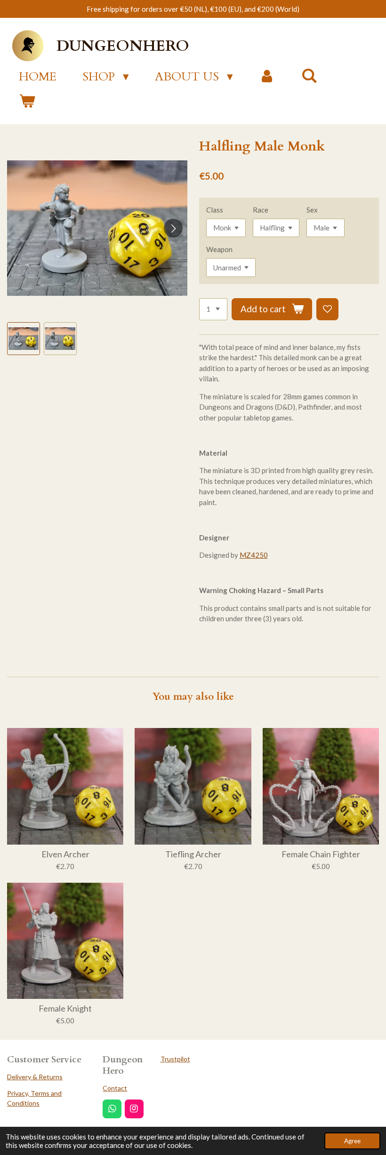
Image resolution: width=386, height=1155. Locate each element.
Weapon (219, 249)
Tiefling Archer (193, 854)
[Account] (267, 77)
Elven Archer (65, 854)
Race (260, 210)
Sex (312, 210)
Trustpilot (175, 1059)
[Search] (309, 76)
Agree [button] (352, 1141)
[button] (23, 338)
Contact (115, 1088)
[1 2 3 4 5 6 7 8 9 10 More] (213, 309)
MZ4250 (254, 555)
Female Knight (65, 1008)
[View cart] (27, 102)
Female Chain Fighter (320, 854)
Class (214, 210)
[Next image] (173, 228)
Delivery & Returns (35, 1077)
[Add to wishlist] (327, 309)
